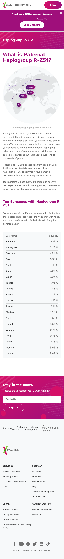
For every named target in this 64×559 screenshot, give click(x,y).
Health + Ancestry (11, 472)
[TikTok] (48, 545)
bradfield (10, 294)
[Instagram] (28, 545)
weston (10, 330)
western (10, 347)
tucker (9, 283)
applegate (11, 247)
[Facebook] (14, 545)
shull (8, 265)
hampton (10, 241)
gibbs (9, 277)
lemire (9, 289)
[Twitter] (34, 545)
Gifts (5, 487)
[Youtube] (21, 545)
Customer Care (39, 497)
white (9, 342)
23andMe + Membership (14, 482)
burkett (10, 300)
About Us (36, 477)
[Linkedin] (41, 545)
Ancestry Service (11, 477)
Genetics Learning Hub (43, 492)
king (8, 336)
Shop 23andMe (32, 25)
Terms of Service (11, 510)
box (8, 259)
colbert (10, 353)
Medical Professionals (42, 510)
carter (9, 271)
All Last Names (18, 428)
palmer (9, 306)
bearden (10, 253)
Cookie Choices (10, 520)
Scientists (36, 515)
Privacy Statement (11, 515)
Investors (36, 472)
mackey (10, 312)
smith (9, 318)
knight (9, 324)
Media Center (38, 482)
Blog (34, 487)
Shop (53, 5)
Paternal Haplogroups (31, 428)
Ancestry (7, 428)
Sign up (13, 407)
